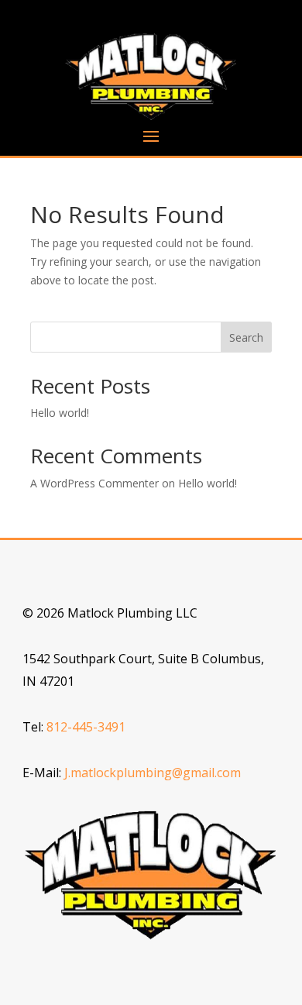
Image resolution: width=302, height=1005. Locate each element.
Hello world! (59, 412)
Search (246, 337)
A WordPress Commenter (94, 483)
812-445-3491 (85, 726)
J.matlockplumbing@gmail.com (152, 772)
